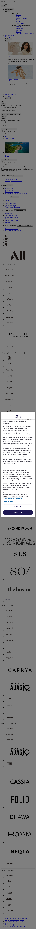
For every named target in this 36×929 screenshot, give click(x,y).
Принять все (18, 512)
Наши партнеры (8, 501)
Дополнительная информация (13, 498)
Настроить (18, 506)
